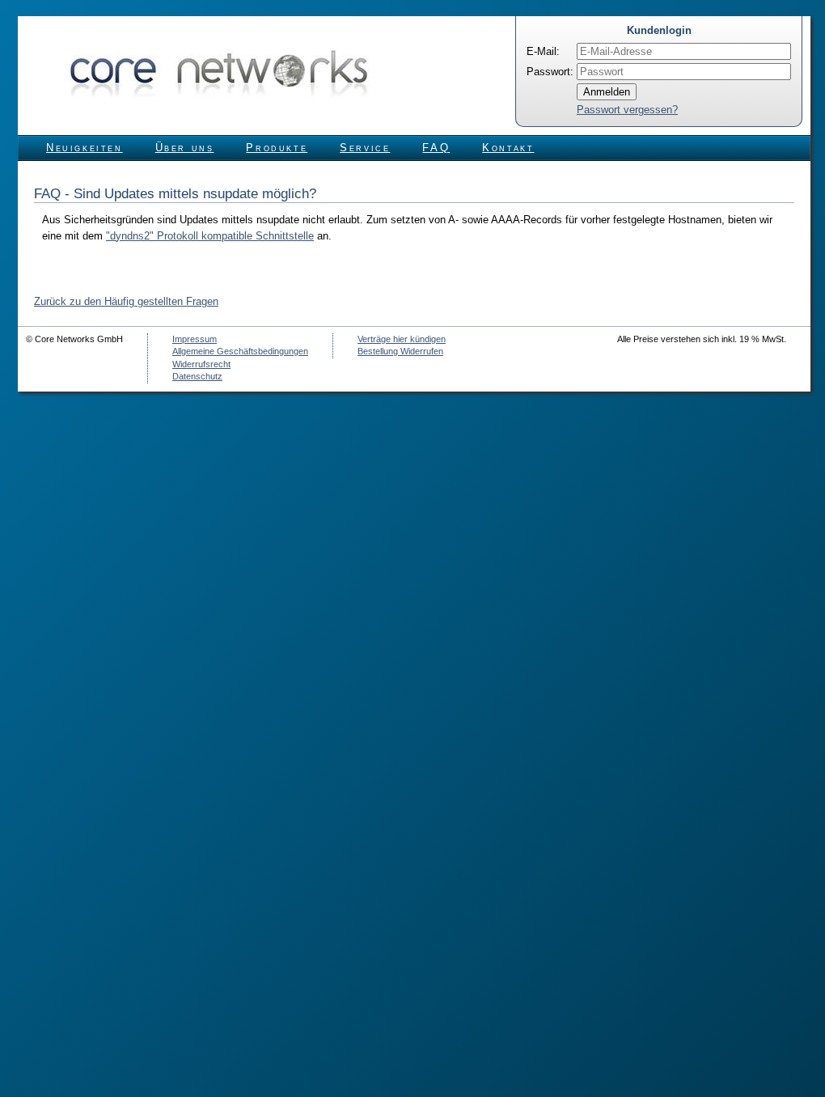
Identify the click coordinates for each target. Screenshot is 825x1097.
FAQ (436, 148)
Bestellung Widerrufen (400, 351)
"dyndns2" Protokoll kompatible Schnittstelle (210, 236)
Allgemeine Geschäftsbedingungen (240, 351)
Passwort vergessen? (627, 110)
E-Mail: (543, 51)
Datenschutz (197, 376)
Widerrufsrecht (201, 364)
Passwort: (550, 72)
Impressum (194, 339)
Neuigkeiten (84, 148)
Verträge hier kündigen (402, 339)
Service (365, 148)
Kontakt (508, 148)
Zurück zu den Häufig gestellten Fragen (126, 301)
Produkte (276, 148)
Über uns (184, 148)
